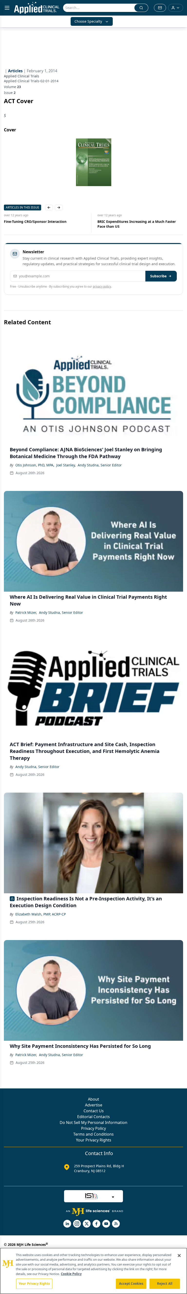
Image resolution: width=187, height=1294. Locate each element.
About (93, 1099)
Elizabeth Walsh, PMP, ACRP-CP (40, 914)
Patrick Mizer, (26, 612)
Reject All (164, 1283)
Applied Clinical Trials (21, 76)
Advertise (93, 1105)
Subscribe (158, 276)
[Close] (179, 1255)
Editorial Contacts (93, 1116)
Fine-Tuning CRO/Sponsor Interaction (35, 221)
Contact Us (94, 1110)
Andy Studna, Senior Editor (100, 465)
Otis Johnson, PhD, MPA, (34, 465)
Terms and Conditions (93, 1134)
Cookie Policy (71, 1274)
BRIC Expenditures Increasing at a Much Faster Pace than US (136, 224)
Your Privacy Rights (93, 1140)
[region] (93, 1271)
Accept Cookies (131, 1283)
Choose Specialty (88, 21)
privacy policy (102, 286)
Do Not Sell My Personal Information (93, 1122)
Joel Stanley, (66, 465)
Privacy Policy (93, 1128)
